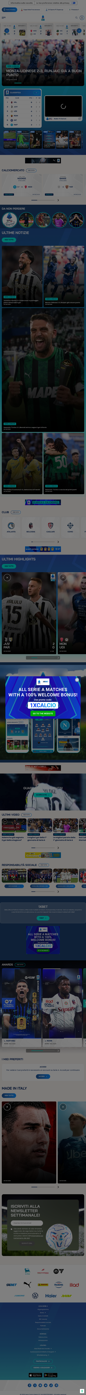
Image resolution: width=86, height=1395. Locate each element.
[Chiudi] (77, 680)
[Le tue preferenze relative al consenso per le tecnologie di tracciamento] (82, 1391)
